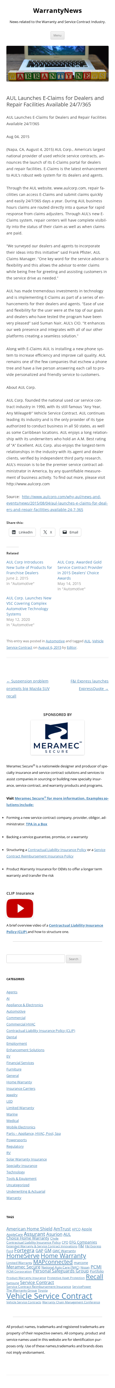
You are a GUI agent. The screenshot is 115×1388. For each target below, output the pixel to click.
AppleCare (14, 1234)
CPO (65, 1242)
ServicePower (81, 1287)
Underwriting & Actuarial (25, 1191)
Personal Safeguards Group (61, 1271)
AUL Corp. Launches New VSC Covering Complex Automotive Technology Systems (28, 606)
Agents (11, 992)
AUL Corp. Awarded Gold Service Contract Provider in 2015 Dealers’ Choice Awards (80, 570)
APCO (76, 1229)
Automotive (55, 641)
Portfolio (97, 1271)
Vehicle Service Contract (49, 1295)
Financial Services (20, 1062)
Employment (16, 1043)
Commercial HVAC (20, 1024)
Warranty (13, 1197)
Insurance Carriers (20, 1088)
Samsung (12, 1283)
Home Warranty (19, 1082)
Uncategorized (17, 1184)
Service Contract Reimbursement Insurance (38, 1286)
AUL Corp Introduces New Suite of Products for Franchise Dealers (29, 567)
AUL (87, 641)
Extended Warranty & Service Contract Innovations (41, 1246)
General (12, 1075)
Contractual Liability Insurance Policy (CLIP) (40, 1030)
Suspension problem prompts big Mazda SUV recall (27, 688)
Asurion (54, 1234)
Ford (9, 1251)
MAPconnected (53, 1262)
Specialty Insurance (21, 1165)
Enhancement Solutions (25, 1049)
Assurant (34, 1233)
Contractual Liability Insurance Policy (57, 849)
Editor (71, 647)
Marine (12, 1114)
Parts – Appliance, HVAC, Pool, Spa (33, 1133)
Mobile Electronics (20, 1127)
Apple (87, 1229)
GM (47, 1250)
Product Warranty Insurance (26, 1278)
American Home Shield (29, 1229)
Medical (12, 1120)
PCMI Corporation (19, 1271)
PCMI (96, 1267)
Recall (94, 1276)
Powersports (16, 1139)
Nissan (85, 1267)
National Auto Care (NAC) (60, 1267)
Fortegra (24, 1250)
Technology (15, 1172)
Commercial (15, 1017)
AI (8, 998)
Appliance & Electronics (24, 1004)
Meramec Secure (23, 1267)
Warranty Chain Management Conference (71, 1302)
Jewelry (12, 1094)
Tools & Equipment (21, 1178)
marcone (81, 1262)
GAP (39, 1250)
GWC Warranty (64, 1250)
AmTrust (62, 1229)
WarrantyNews (57, 10)
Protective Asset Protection (66, 1278)
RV (8, 1152)
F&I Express (93, 1246)
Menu (57, 35)
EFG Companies (83, 1242)
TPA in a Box (36, 824)
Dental (11, 1037)
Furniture (13, 1069)
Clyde (54, 1238)
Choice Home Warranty (27, 1238)
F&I (81, 1245)
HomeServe (23, 1256)
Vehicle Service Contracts (23, 1302)
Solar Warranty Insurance (26, 1159)
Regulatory (15, 1146)
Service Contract (37, 1282)
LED (9, 1101)
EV (8, 1056)
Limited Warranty (20, 1107)
